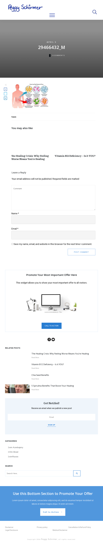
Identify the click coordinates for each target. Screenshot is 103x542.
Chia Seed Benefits (40, 375)
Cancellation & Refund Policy (79, 527)
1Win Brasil (13, 452)
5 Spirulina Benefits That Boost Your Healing (53, 385)
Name (15, 213)
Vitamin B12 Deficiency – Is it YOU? (75, 148)
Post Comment (81, 252)
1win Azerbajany (15, 447)
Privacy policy (42, 527)
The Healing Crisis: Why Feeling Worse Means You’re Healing (31, 148)
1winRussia (13, 456)
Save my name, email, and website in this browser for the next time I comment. (53, 244)
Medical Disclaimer (60, 530)
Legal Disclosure (11, 530)
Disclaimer (9, 527)
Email (14, 228)
